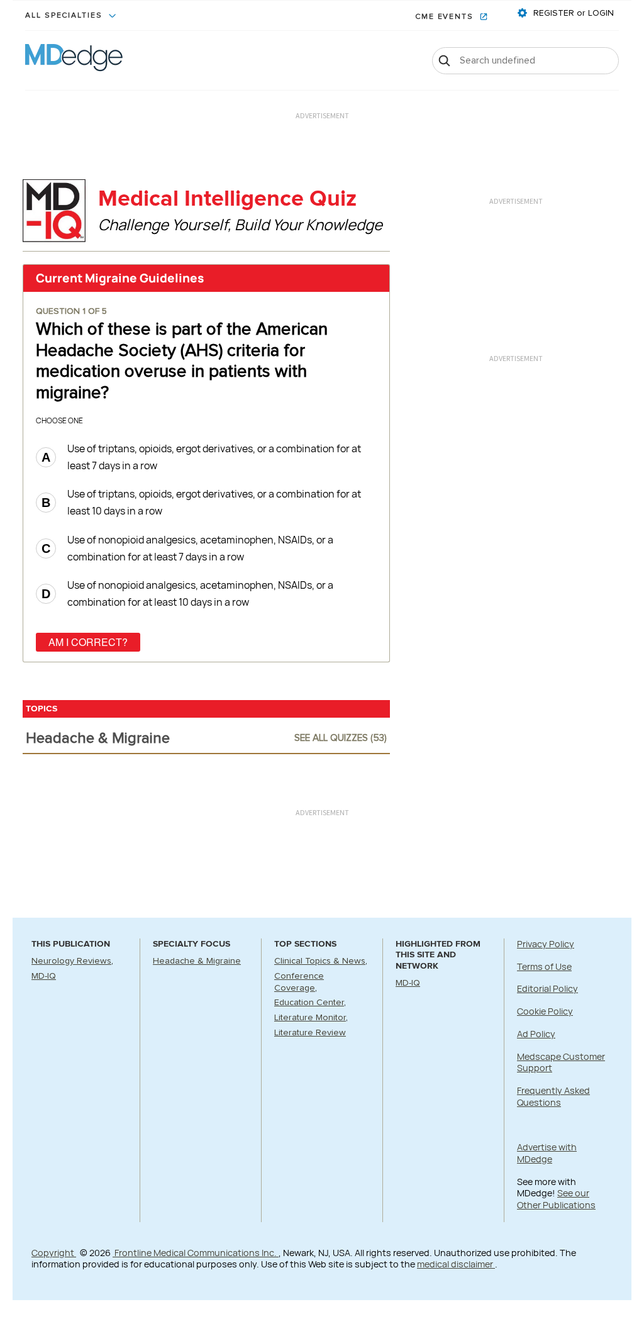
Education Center (309, 1002)
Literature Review (310, 1032)
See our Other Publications (556, 1199)
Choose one (59, 420)
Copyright (53, 1253)
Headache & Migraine (197, 961)
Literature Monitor (310, 1017)
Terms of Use (544, 966)
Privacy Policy (545, 944)
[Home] (74, 60)
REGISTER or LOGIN (572, 13)
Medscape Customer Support (561, 1062)
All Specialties (65, 15)
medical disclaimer (456, 1264)
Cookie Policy (545, 1011)
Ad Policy (536, 1034)
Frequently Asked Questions (553, 1096)
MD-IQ (43, 976)
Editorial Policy (547, 988)
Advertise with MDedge (547, 1153)
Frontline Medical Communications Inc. (196, 1253)
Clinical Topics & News (319, 961)
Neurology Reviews (71, 961)
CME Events (446, 17)
